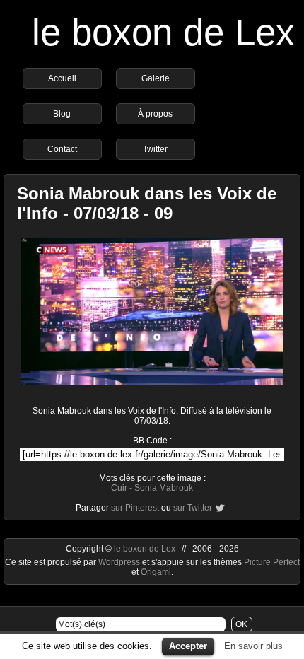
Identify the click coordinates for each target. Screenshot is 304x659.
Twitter (155, 149)
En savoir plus (253, 646)
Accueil (62, 78)
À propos (155, 114)
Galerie (155, 78)
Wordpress (120, 562)
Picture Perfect (272, 562)
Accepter (188, 646)
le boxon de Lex (163, 32)
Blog (62, 114)
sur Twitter (192, 508)
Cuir (119, 488)
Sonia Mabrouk (163, 488)
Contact (62, 149)
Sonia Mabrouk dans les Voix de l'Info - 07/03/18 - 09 (146, 203)
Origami (156, 572)
